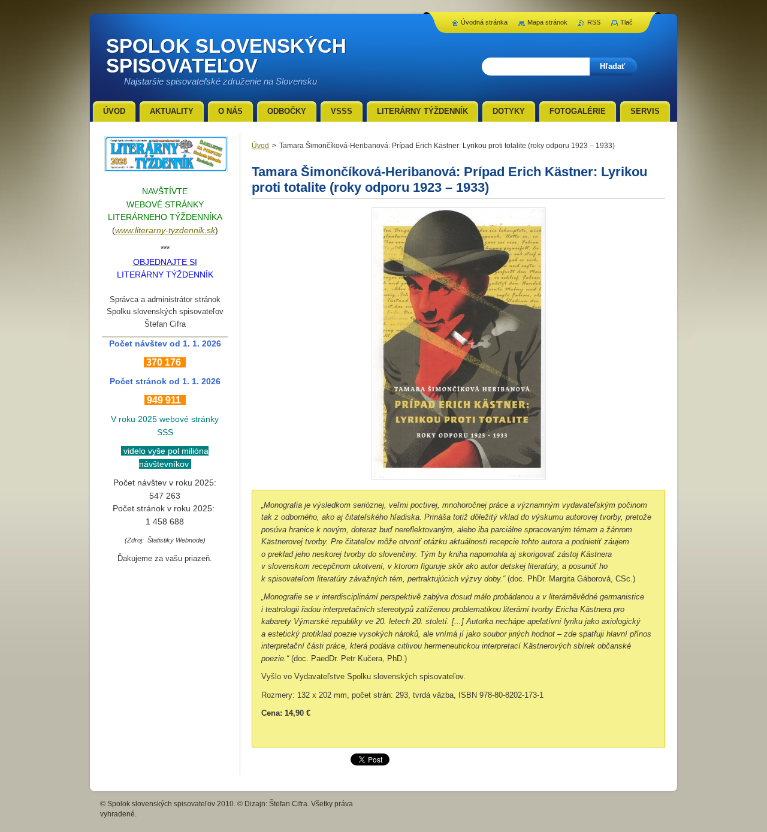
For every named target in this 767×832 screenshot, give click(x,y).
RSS (593, 22)
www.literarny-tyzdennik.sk (165, 230)
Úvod (260, 145)
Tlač (626, 22)
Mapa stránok (547, 22)
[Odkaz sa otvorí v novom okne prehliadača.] (458, 479)
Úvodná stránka (484, 22)
